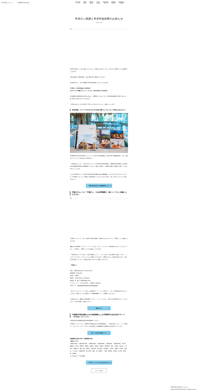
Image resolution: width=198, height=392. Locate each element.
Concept (77, 2)
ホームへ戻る (99, 370)
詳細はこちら (99, 308)
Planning (105, 2)
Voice (98, 2)
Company (121, 2)
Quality (113, 2)
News (85, 2)
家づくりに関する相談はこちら (99, 333)
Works (91, 2)
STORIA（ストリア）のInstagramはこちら (99, 362)
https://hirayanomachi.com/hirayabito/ (87, 285)
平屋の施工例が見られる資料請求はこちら (99, 185)
